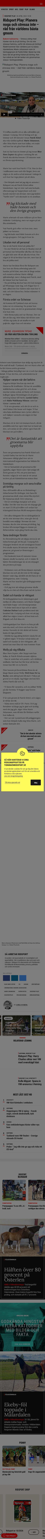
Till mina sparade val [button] (12, 782)
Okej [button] (35, 783)
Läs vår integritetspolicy (13, 776)
